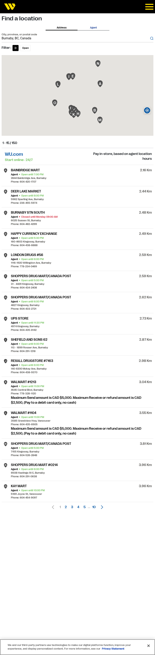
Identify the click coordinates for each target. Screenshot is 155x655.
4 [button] (78, 507)
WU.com (14, 154)
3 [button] (72, 507)
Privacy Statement (113, 648)
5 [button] (85, 507)
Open (25, 48)
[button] (100, 507)
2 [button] (66, 507)
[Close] (148, 645)
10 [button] (94, 507)
